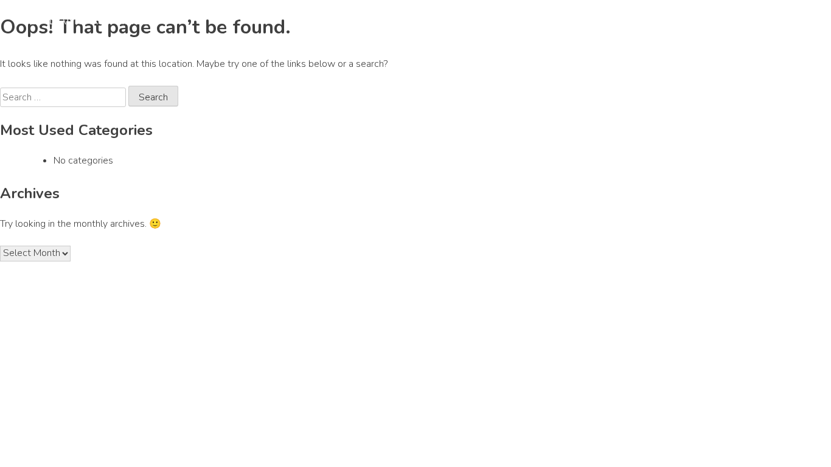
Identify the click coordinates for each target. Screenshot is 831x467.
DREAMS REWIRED (90, 19)
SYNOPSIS (451, 17)
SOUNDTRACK (598, 17)
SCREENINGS (502, 17)
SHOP (736, 17)
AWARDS (550, 17)
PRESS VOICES (690, 17)
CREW (642, 17)
